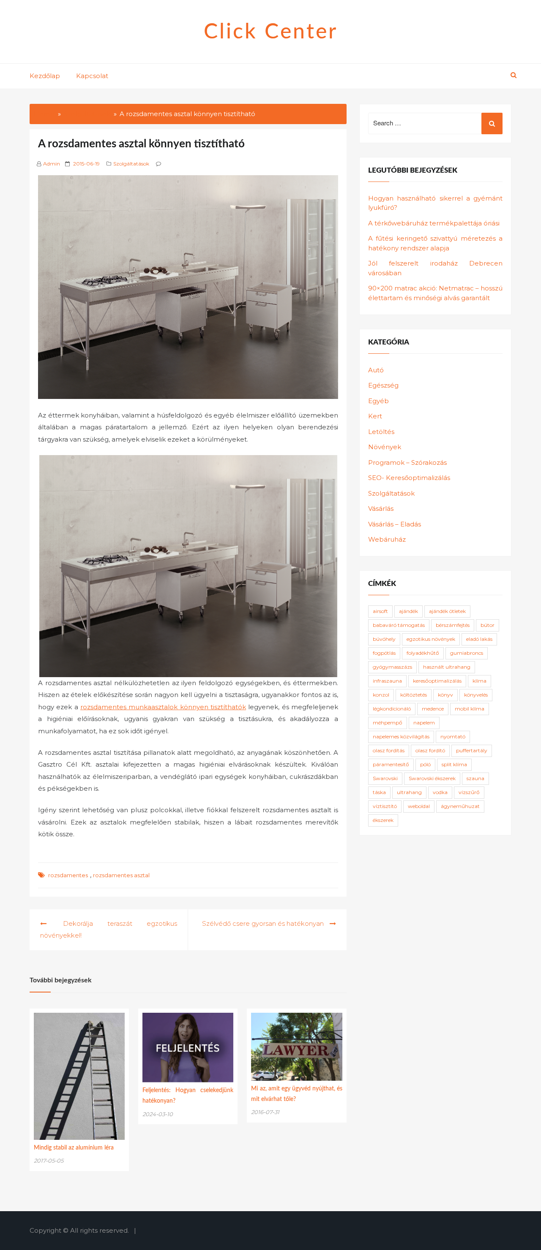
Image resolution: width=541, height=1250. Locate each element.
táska (379, 792)
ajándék (408, 611)
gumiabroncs (466, 653)
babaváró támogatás (399, 625)
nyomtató (452, 736)
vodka (440, 792)
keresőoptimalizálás (437, 681)
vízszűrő (469, 792)
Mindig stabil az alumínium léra (74, 1148)
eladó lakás (479, 639)
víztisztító (385, 806)
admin (51, 163)
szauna (475, 778)
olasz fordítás (388, 750)
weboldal (419, 806)
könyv (445, 694)
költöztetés (413, 694)
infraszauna (387, 681)
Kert (375, 416)
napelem (424, 722)
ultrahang (409, 792)
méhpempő (387, 722)
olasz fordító (430, 750)
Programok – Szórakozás (407, 462)
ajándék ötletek (447, 611)
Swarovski (385, 778)
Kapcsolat (92, 76)
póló (425, 764)
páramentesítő (391, 764)
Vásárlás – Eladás (394, 524)
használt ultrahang (446, 667)
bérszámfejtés (453, 625)
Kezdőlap (45, 76)
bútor (488, 625)
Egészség (383, 385)
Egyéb (378, 401)
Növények (384, 447)
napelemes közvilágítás (401, 736)
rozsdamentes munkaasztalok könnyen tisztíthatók (163, 707)
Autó (376, 370)
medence (433, 708)
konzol (381, 694)
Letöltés (381, 432)
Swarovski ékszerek (432, 778)
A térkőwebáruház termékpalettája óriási (434, 223)
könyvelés (476, 694)
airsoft (380, 611)
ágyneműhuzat (460, 806)
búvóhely (384, 639)
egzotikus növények (431, 639)
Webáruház (387, 539)
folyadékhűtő (423, 653)
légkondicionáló (392, 708)
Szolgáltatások (131, 163)
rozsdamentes (68, 875)
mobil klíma (469, 708)
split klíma (454, 764)
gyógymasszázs (392, 667)
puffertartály (471, 750)
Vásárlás (380, 508)
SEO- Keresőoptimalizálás (409, 478)
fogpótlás (384, 653)
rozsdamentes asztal (121, 875)
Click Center (271, 32)
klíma (479, 681)
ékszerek (383, 820)
